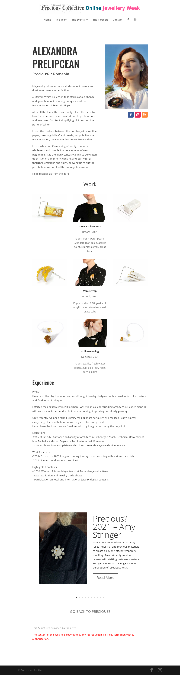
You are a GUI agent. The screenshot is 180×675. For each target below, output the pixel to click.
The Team (61, 19)
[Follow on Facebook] (131, 115)
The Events (78, 19)
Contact (117, 19)
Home (47, 19)
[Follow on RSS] (145, 115)
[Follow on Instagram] (138, 115)
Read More (105, 577)
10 (103, 597)
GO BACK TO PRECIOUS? (90, 611)
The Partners (100, 19)
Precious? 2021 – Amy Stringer (114, 526)
